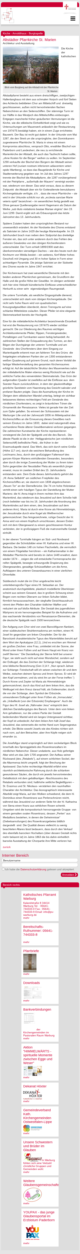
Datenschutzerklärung (33, 869)
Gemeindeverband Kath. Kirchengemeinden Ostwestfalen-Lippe (37, 1116)
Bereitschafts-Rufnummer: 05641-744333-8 (38, 930)
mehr (26, 917)
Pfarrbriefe (31, 951)
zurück (7, 847)
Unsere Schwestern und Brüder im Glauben (37, 1146)
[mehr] (29, 970)
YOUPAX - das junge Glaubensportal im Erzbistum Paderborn (39, 1216)
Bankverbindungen (37, 1009)
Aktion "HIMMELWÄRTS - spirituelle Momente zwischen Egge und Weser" (37, 1055)
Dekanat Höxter (35, 1086)
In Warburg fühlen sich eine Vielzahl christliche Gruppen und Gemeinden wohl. (39, 1165)
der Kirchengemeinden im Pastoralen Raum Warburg (39, 1032)
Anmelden (68, 874)
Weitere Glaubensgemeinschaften (42, 1183)
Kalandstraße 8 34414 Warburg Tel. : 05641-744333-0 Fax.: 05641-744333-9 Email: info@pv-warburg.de (38, 908)
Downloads (31, 983)
